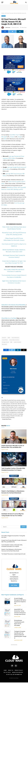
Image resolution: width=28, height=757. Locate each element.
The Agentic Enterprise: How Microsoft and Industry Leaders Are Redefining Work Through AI (20, 634)
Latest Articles (17, 342)
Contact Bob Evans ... (6, 419)
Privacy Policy (19, 670)
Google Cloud (5, 342)
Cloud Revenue (15, 337)
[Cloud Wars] (14, 2)
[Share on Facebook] (5, 31)
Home (2, 13)
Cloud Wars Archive (14, 339)
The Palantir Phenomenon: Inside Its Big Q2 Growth (13, 554)
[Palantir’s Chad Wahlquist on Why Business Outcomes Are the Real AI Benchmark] (14, 482)
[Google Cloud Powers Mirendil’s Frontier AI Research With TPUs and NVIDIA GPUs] (14, 436)
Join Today (14, 585)
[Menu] (2, 2)
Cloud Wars (5, 339)
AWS (9, 337)
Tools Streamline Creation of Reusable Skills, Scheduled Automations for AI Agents (13, 469)
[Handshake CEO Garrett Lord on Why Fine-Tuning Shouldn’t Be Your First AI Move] (14, 505)
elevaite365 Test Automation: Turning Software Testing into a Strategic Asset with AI (20, 611)
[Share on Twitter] (12, 31)
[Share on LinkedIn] (19, 31)
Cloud (3, 15)
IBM (11, 342)
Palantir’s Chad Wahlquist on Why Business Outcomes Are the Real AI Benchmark (12, 492)
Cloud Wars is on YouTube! (8, 318)
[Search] (26, 2)
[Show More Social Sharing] (25, 31)
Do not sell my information (14, 674)
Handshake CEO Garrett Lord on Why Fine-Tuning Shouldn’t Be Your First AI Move (12, 515)
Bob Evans (8, 27)
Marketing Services (17, 672)
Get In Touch (7, 672)
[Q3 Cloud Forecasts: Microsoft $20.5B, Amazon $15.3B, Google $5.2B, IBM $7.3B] (14, 43)
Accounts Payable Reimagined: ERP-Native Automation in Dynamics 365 (20, 600)
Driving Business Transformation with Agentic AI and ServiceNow (19, 622)
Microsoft (4, 344)
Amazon (4, 337)
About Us (10, 670)
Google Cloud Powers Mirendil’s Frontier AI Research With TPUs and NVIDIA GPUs (12, 446)
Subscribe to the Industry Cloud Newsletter (13, 304)
